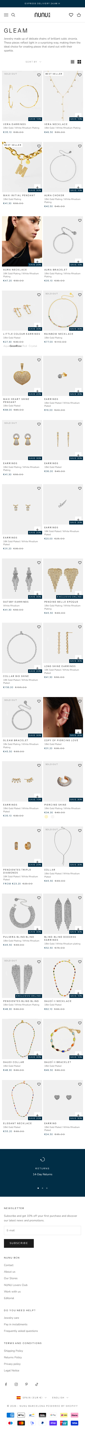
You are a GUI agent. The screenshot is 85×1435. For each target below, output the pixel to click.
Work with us (12, 1291)
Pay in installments (15, 1324)
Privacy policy (12, 1364)
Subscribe (19, 1243)
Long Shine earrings (60, 666)
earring (50, 1123)
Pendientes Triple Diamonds (17, 871)
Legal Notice (11, 1370)
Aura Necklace (15, 269)
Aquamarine (5, 346)
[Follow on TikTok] (37, 1384)
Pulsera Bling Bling (18, 937)
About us (9, 1272)
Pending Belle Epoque (61, 601)
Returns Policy (13, 1357)
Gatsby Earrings (16, 601)
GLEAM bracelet (15, 740)
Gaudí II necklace (58, 1001)
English (58, 1397)
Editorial (9, 1298)
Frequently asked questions (21, 1331)
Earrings (51, 399)
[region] (42, 1169)
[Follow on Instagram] (16, 1384)
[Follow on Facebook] (6, 1384)
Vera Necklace (56, 124)
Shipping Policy (13, 1351)
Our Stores (11, 1278)
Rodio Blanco (53, 817)
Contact (8, 1265)
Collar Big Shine (16, 676)
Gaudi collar (13, 1062)
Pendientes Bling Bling (21, 1001)
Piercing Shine (55, 804)
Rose (18, 346)
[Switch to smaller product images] (79, 62)
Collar (50, 869)
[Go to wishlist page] (71, 15)
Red (24, 346)
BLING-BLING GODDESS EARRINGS (60, 938)
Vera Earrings (14, 124)
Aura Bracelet (56, 269)
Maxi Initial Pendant (19, 195)
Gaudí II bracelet (57, 1062)
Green (11, 346)
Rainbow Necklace (59, 334)
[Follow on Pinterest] (26, 1384)
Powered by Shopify (62, 1406)
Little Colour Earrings (21, 334)
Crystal (30, 346)
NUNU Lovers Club (15, 1285)
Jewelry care (11, 1318)
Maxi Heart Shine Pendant (16, 400)
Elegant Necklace (17, 1123)
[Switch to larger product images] (72, 62)
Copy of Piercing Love (61, 740)
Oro (46, 817)
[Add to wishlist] (39, 75)
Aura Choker (54, 195)
